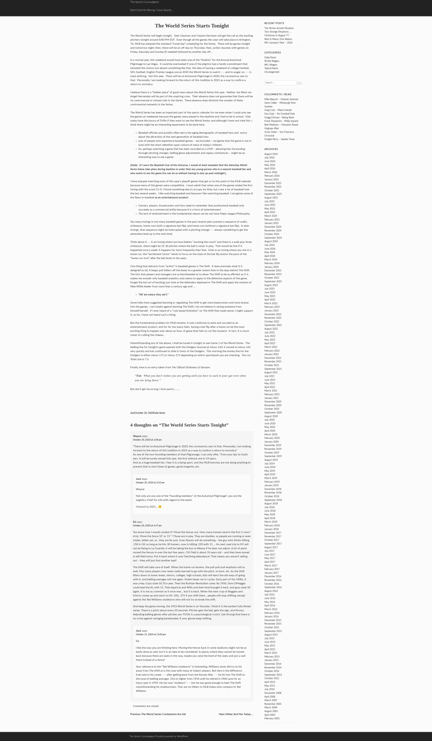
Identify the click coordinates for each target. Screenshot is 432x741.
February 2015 (272, 656)
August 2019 (271, 460)
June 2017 (269, 554)
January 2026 (271, 179)
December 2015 (272, 620)
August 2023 (271, 285)
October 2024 (271, 234)
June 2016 (269, 598)
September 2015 (273, 631)
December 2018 (272, 489)
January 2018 (271, 529)
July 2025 (269, 201)
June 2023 (269, 292)
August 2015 (271, 634)
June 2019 (269, 467)
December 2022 (272, 314)
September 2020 (273, 412)
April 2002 (269, 715)
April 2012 (269, 682)
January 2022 (271, 354)
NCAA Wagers (271, 61)
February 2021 (272, 394)
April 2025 (269, 212)
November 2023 (272, 274)
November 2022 (272, 318)
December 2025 (272, 183)
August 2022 (271, 329)
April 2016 (269, 605)
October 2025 (271, 190)
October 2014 (271, 671)
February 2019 (272, 482)
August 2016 (271, 591)
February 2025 (272, 219)
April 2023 (269, 299)
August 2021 (271, 372)
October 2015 (271, 627)
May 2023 (269, 296)
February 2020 (272, 438)
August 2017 (271, 547)
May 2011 (269, 686)
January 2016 (271, 616)
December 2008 (272, 693)
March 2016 (270, 609)
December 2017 (272, 533)
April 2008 (269, 696)
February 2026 (272, 176)
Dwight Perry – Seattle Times (279, 139)
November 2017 (272, 536)
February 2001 (272, 718)
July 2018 (269, 507)
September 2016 (273, 587)
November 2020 (272, 405)
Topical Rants (271, 68)
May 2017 (269, 558)
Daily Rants (159, 413)
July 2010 (269, 689)
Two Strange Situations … (277, 32)
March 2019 (270, 478)
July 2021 (269, 376)
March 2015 (270, 653)
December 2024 (272, 227)
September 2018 (273, 500)
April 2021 (269, 387)
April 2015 (269, 649)
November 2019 (272, 449)
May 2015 (269, 645)
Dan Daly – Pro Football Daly (279, 114)
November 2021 (272, 361)
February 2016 (272, 613)
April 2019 (269, 474)
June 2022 (269, 336)
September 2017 (273, 543)
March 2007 (270, 700)
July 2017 (269, 551)
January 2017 (271, 573)
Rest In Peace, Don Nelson (278, 39)
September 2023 (273, 281)
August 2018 (271, 503)
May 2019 (269, 471)
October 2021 (271, 365)
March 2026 (270, 172)
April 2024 (269, 256)
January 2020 (271, 442)
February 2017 (272, 569)
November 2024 (272, 230)
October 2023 (271, 278)
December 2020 (272, 401)
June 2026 (269, 161)
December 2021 (272, 358)
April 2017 (269, 562)
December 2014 (272, 664)
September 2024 (273, 238)
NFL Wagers (270, 65)
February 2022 (272, 351)
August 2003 (271, 711)
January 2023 (271, 310)
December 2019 (272, 445)
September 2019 (273, 456)
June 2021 (269, 380)
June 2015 (269, 642)
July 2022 (269, 332)
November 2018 (272, 492)
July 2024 (269, 245)
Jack (132, 413)
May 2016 (269, 602)
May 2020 (269, 427)
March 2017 (270, 565)
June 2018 (269, 511)
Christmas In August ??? (276, 35)
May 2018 (269, 514)
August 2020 (271, 416)
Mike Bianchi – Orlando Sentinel (281, 99)
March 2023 (270, 303)
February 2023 (272, 307)
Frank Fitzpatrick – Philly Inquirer (281, 121)
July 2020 (269, 420)
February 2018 (272, 525)
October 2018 (271, 496)
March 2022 (270, 347)
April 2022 (269, 343)
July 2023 (269, 289)
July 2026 (269, 157)
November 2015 (272, 624)
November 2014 (272, 667)
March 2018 (270, 522)
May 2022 (269, 340)
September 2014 (273, 675)
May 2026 (269, 165)
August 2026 (271, 154)
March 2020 (270, 434)
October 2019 (271, 452)
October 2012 (271, 678)
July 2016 (269, 594)
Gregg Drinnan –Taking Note (279, 117)
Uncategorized (271, 72)
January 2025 (271, 223)
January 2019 (271, 485)
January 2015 (271, 660)
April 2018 (269, 518)
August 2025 (271, 197)
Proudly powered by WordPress (171, 736)
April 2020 (269, 431)
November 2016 (272, 580)
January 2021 (271, 398)
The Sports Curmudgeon (144, 2)
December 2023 (272, 270)
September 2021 (273, 369)
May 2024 (269, 252)
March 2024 (270, 259)
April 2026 (269, 168)
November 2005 (272, 704)
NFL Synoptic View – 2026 (278, 42)
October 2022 (271, 321)
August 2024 (271, 241)
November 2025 (272, 187)
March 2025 (270, 216)
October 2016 (271, 584)
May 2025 (269, 208)
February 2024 (272, 263)
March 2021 (270, 390)
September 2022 (273, 325)
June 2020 (269, 423)
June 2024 (269, 249)
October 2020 (271, 409)
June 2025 (269, 205)
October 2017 (271, 540)
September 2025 (273, 194)
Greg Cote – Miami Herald (278, 110)
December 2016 (272, 576)
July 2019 (269, 463)
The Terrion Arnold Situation (279, 28)
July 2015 (269, 638)
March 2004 (270, 707)
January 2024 (271, 267)
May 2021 (269, 383)
